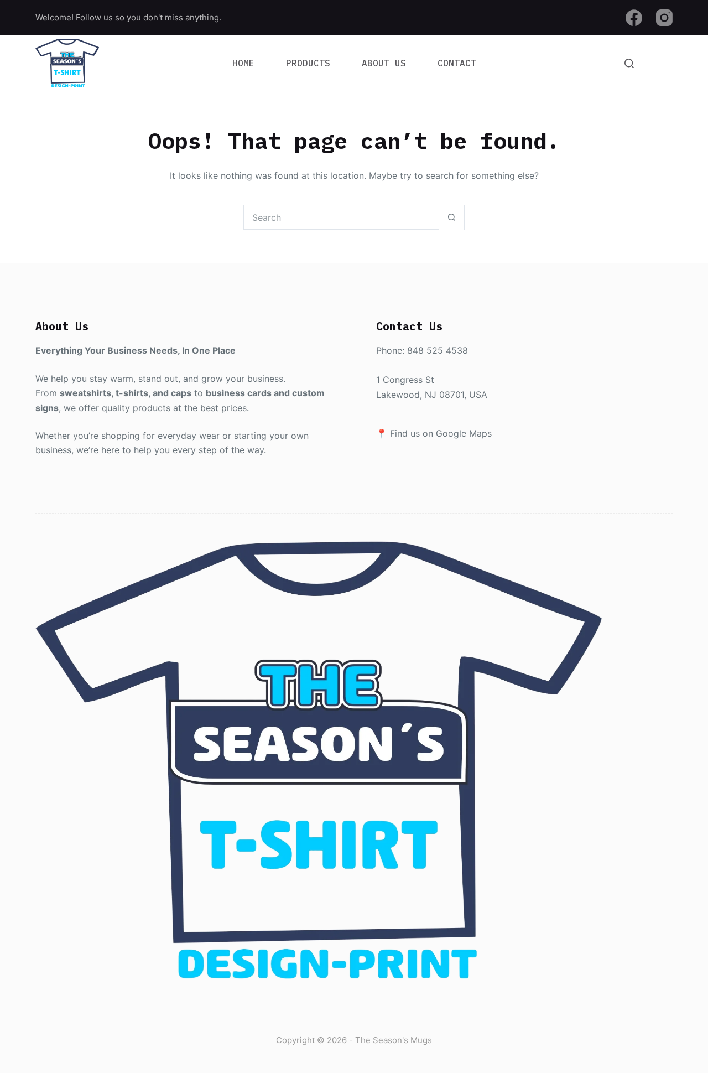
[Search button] (451, 217)
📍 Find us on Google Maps (434, 433)
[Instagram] (664, 17)
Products (308, 63)
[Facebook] (634, 17)
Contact (457, 63)
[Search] (629, 63)
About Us (384, 63)
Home (243, 63)
